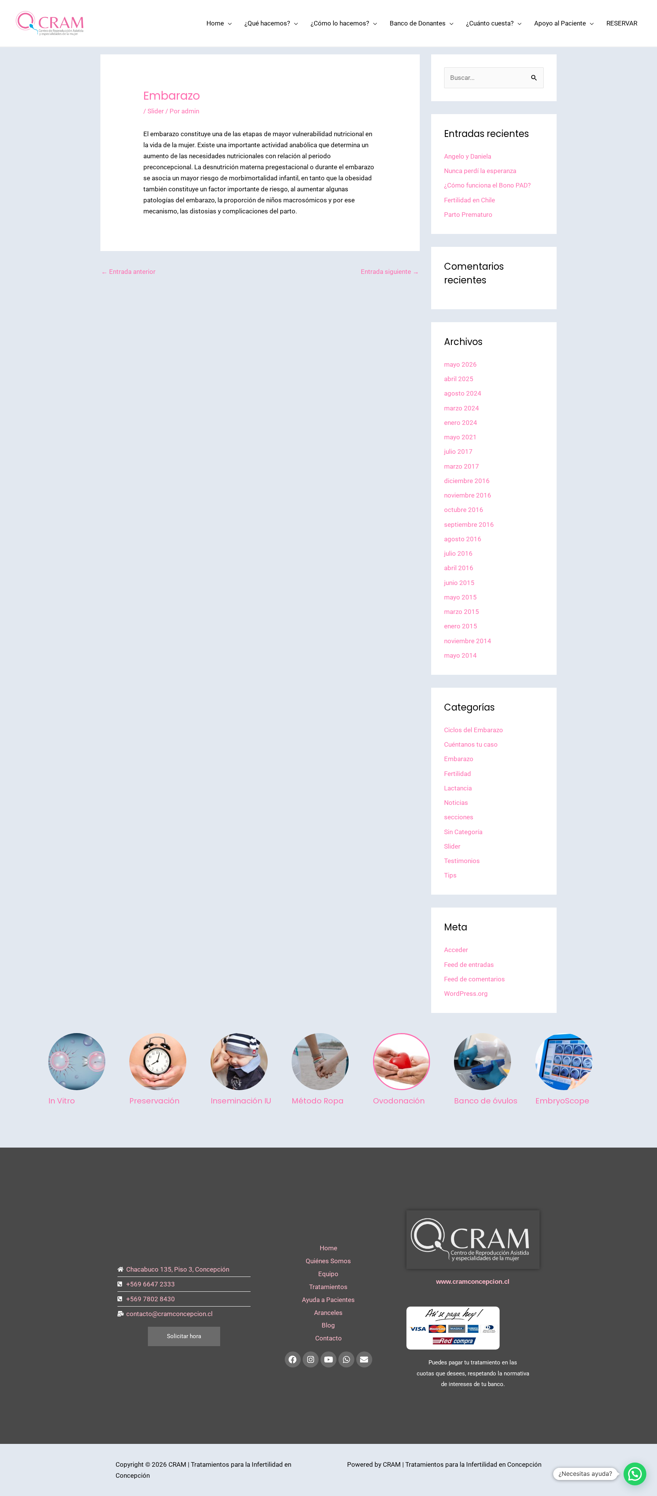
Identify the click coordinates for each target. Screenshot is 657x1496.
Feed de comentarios (474, 979)
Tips (450, 875)
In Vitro (61, 1100)
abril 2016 (458, 568)
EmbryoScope (562, 1100)
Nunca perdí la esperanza (480, 171)
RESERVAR (621, 23)
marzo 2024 (461, 408)
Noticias (456, 802)
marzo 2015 (461, 611)
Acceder (456, 950)
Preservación (154, 1100)
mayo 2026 (460, 364)
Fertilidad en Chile (469, 200)
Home (215, 23)
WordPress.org (466, 993)
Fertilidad (457, 773)
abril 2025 (458, 379)
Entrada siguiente (390, 271)
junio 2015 (459, 583)
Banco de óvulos (485, 1100)
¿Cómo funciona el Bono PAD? (487, 185)
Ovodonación (399, 1100)
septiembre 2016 (469, 524)
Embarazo (458, 759)
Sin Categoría (463, 832)
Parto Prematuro (468, 214)
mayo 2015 (460, 597)
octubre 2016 (463, 510)
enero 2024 (460, 422)
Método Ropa (318, 1100)
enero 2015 (460, 626)
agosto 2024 (462, 393)
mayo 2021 (460, 437)
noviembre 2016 (467, 495)
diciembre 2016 (467, 481)
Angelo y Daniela (467, 156)
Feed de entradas (469, 964)
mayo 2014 (460, 655)
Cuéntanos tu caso (471, 744)
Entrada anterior (128, 271)
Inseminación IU (241, 1100)
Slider (156, 111)
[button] (635, 1474)
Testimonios (462, 861)
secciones (458, 817)
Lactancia (458, 788)
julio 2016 (458, 553)
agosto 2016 (462, 539)
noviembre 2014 (467, 641)
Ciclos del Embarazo (473, 730)
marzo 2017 (461, 466)
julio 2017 (458, 451)
